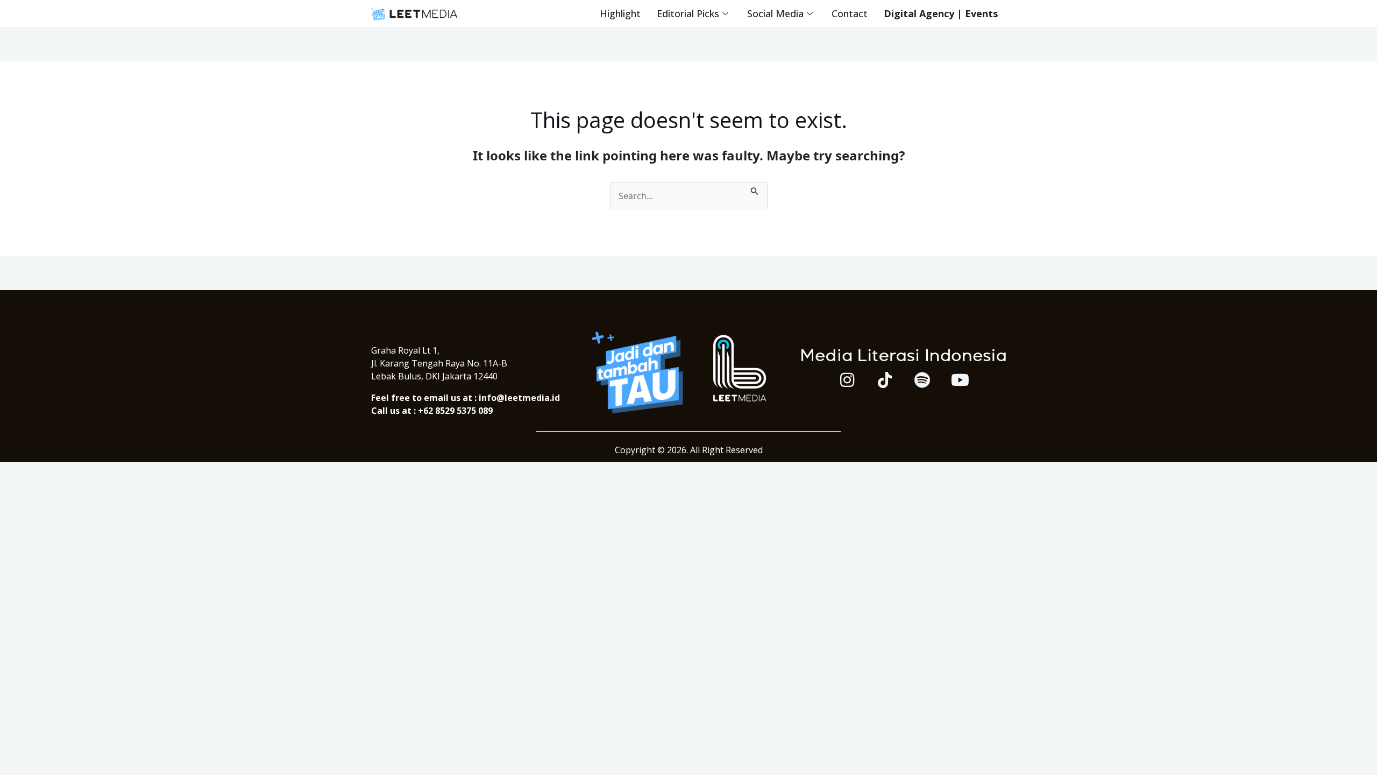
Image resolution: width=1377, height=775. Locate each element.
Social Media (775, 13)
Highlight (620, 13)
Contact (850, 13)
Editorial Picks (688, 13)
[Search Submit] (754, 188)
